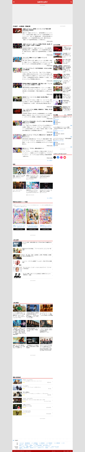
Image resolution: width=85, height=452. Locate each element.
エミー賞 (63, 443)
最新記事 (20, 447)
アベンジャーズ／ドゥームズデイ (38, 446)
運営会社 (71, 451)
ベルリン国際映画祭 (57, 443)
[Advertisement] (42, 15)
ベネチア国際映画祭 (49, 443)
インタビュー (52, 447)
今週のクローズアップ (28, 444)
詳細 (71, 125)
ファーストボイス (22, 446)
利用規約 (64, 451)
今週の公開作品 (26, 447)
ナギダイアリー (47, 446)
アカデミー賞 (21, 443)
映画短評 (46, 447)
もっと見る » (50, 160)
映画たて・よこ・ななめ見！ (23, 445)
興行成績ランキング (33, 447)
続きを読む (50, 41)
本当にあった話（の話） (55, 446)
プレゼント (57, 447)
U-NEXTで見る (19, 229)
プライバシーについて (59, 451)
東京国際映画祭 (27, 443)
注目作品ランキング (41, 447)
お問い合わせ (54, 451)
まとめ (50, 444)
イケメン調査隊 (35, 444)
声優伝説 (31, 445)
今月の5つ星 (21, 444)
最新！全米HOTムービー (47, 445)
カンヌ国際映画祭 (42, 443)
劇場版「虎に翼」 (29, 446)
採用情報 (67, 451)
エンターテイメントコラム (43, 444)
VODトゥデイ (21, 448)
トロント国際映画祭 (34, 443)
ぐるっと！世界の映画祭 (38, 445)
